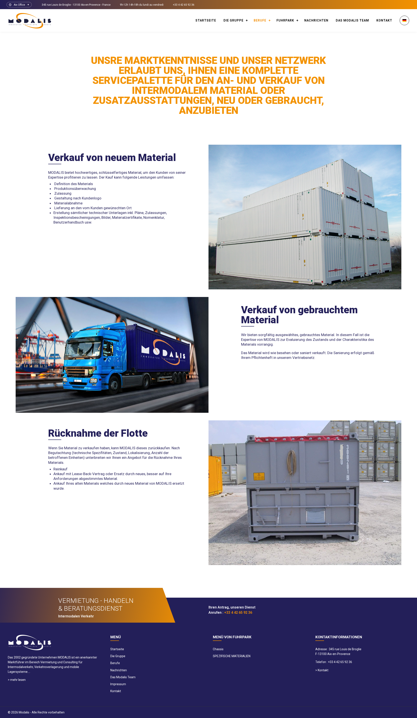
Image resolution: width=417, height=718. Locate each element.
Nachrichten (316, 20)
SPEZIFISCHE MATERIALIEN (231, 656)
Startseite (205, 20)
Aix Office (19, 4)
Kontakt (384, 20)
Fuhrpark (285, 20)
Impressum (118, 684)
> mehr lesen (17, 680)
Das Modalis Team (352, 20)
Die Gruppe (233, 20)
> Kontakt (321, 670)
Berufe (260, 20)
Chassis (218, 649)
